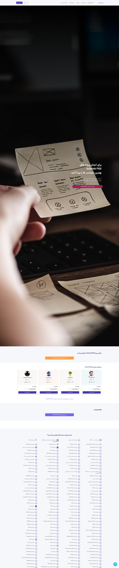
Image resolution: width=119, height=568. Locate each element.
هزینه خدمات (72, 2)
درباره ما (77, 2)
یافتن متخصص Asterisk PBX (87, 186)
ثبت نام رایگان (19, 2)
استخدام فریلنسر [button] (90, 2)
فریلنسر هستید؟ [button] (64, 2)
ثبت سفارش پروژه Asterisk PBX (59, 358)
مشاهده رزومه (91, 392)
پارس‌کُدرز (100, 3)
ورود (24, 2)
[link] (96, 440)
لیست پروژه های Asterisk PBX (60, 415)
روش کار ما (83, 2)
